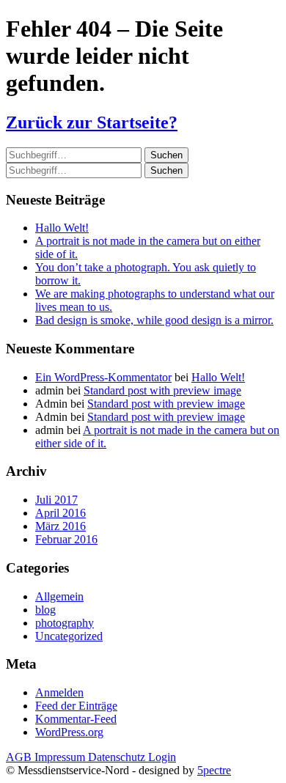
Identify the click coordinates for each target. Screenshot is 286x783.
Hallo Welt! (62, 227)
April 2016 (60, 513)
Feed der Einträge (76, 705)
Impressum (61, 757)
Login (162, 757)
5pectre (214, 770)
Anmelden (59, 692)
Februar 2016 (66, 539)
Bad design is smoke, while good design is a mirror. (154, 320)
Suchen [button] (166, 155)
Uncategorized (69, 636)
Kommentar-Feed (76, 719)
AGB (20, 757)
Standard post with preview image (162, 390)
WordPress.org (69, 732)
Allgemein (59, 596)
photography (64, 623)
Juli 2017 (56, 499)
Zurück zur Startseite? (91, 122)
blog (45, 609)
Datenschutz (118, 757)
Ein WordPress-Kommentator (103, 377)
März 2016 (60, 526)
